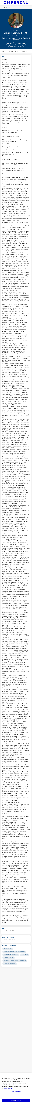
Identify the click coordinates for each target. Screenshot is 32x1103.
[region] (16, 1088)
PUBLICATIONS (13, 51)
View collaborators (16, 46)
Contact (9, 43)
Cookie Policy (8, 1088)
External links (20, 43)
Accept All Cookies (16, 1100)
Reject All (16, 1096)
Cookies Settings (16, 1091)
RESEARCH (24, 51)
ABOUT (4, 51)
